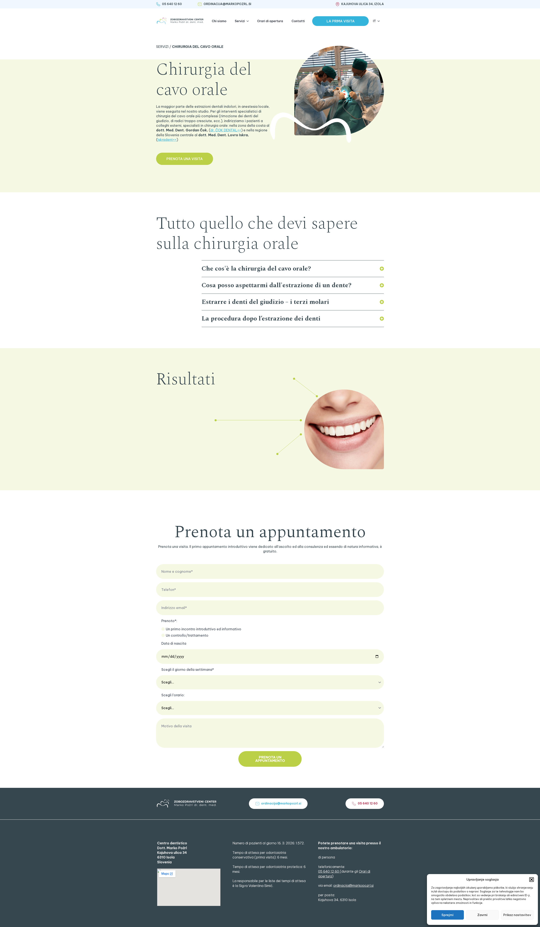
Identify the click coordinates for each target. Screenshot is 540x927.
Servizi (240, 21)
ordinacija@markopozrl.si (353, 885)
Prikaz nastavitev (517, 915)
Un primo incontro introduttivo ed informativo (203, 629)
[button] (531, 879)
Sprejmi (447, 915)
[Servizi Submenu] (249, 21)
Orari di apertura (270, 21)
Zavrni (482, 915)
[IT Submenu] (380, 21)
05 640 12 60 (329, 871)
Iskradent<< (167, 139)
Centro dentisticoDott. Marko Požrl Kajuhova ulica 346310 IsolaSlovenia (172, 852)
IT (374, 21)
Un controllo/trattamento (187, 635)
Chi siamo (219, 21)
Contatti (298, 21)
